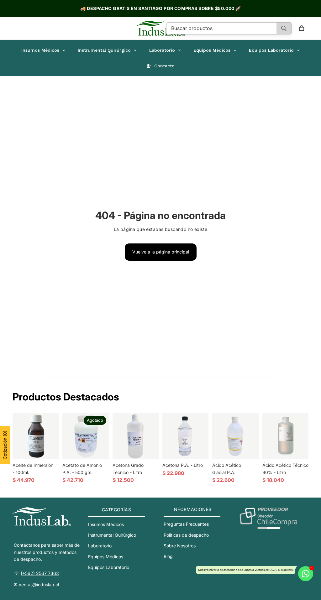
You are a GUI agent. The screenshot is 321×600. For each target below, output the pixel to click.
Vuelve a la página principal (160, 251)
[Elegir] (249, 449)
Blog (168, 556)
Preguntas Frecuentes (186, 524)
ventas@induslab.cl (39, 584)
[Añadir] (49, 449)
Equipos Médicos (105, 556)
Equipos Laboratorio (108, 567)
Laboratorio (100, 546)
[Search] (283, 28)
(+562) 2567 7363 (40, 573)
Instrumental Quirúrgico (112, 535)
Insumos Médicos (106, 524)
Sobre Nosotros (180, 545)
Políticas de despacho (186, 535)
